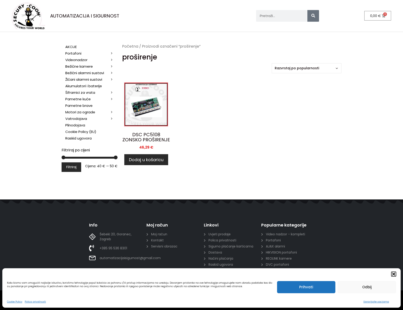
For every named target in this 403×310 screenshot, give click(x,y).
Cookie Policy (14, 301)
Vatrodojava (76, 118)
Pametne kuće (78, 99)
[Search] (313, 16)
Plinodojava (75, 125)
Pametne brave (79, 105)
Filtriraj (71, 167)
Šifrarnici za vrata (80, 92)
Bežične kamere (79, 66)
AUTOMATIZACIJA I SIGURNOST (84, 16)
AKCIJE (71, 46)
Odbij (367, 287)
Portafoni (73, 53)
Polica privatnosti (35, 301)
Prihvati (306, 287)
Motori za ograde (80, 112)
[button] (393, 274)
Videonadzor (76, 59)
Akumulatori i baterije (83, 86)
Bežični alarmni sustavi (84, 72)
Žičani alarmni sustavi (83, 79)
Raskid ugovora (78, 138)
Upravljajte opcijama (376, 301)
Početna (130, 46)
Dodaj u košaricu (146, 160)
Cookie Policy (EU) (80, 131)
